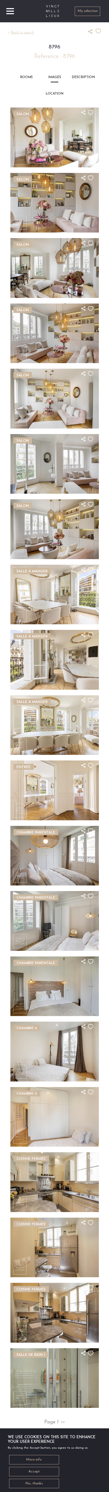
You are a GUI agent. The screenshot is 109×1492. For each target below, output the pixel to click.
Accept (34, 1471)
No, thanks (34, 1483)
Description (83, 77)
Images (54, 77)
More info (34, 1460)
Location (54, 93)
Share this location (92, 31)
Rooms (26, 77)
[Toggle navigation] (10, 11)
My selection (88, 11)
